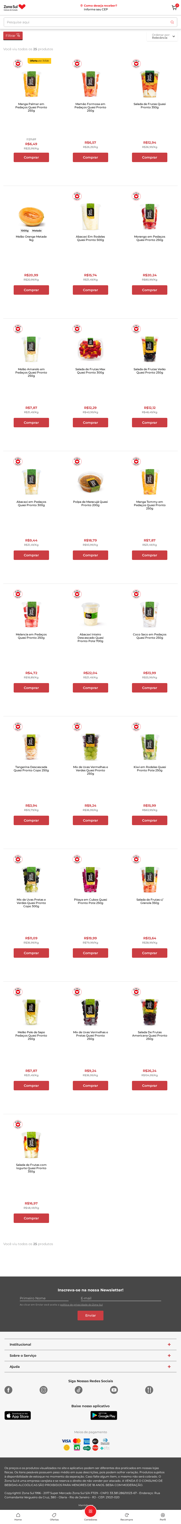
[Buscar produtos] (172, 22)
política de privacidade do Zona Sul (81, 1304)
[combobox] (90, 22)
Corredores (90, 1519)
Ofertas (54, 1519)
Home (18, 1519)
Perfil (163, 1519)
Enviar (90, 1315)
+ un (31, 170)
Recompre (126, 1519)
